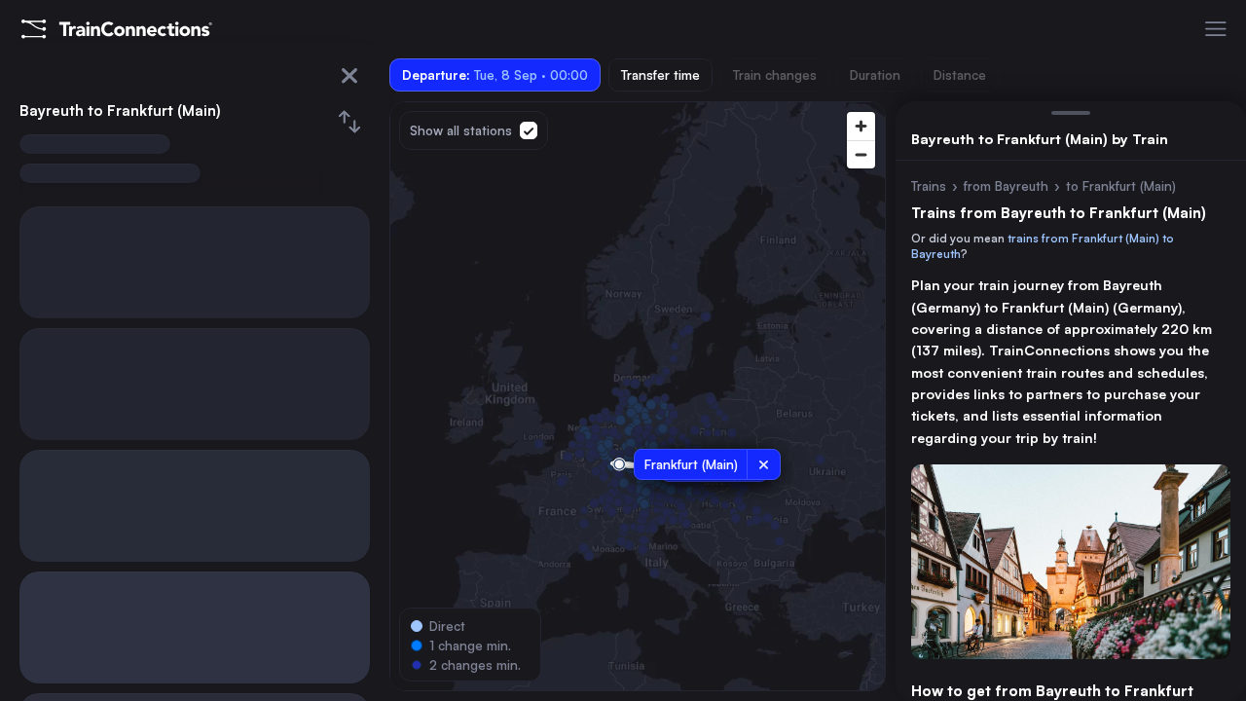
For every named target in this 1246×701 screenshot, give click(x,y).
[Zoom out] (861, 154)
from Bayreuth (1006, 186)
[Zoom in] (861, 126)
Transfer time (660, 75)
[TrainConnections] (117, 29)
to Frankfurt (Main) (1121, 186)
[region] (637, 396)
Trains (928, 186)
